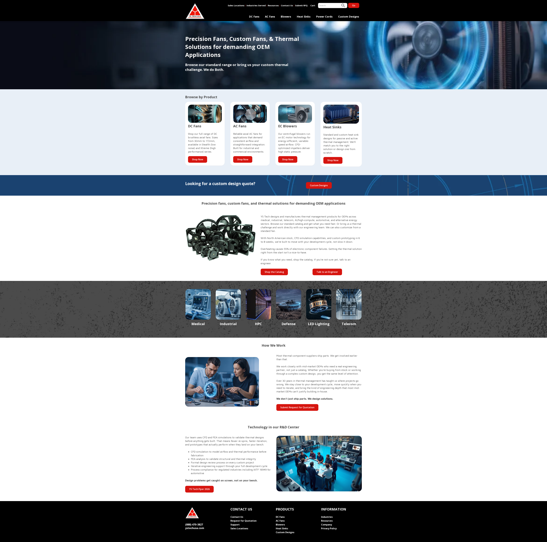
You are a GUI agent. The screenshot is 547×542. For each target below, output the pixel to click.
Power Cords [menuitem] (324, 16)
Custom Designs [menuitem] (348, 16)
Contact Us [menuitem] (236, 516)
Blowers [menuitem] (286, 16)
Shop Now (197, 159)
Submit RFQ (301, 5)
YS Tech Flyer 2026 (199, 489)
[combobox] (332, 5)
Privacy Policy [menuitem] (329, 528)
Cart (312, 5)
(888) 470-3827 (194, 524)
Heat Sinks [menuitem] (303, 16)
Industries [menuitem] (327, 516)
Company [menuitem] (326, 524)
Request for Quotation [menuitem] (243, 520)
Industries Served (256, 5)
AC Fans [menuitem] (270, 16)
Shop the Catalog (274, 271)
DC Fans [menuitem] (254, 16)
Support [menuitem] (235, 524)
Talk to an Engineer (327, 271)
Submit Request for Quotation (297, 407)
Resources (273, 5)
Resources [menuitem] (327, 520)
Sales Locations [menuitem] (239, 528)
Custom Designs (319, 185)
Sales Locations (236, 5)
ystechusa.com (194, 528)
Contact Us (287, 5)
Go (353, 5)
